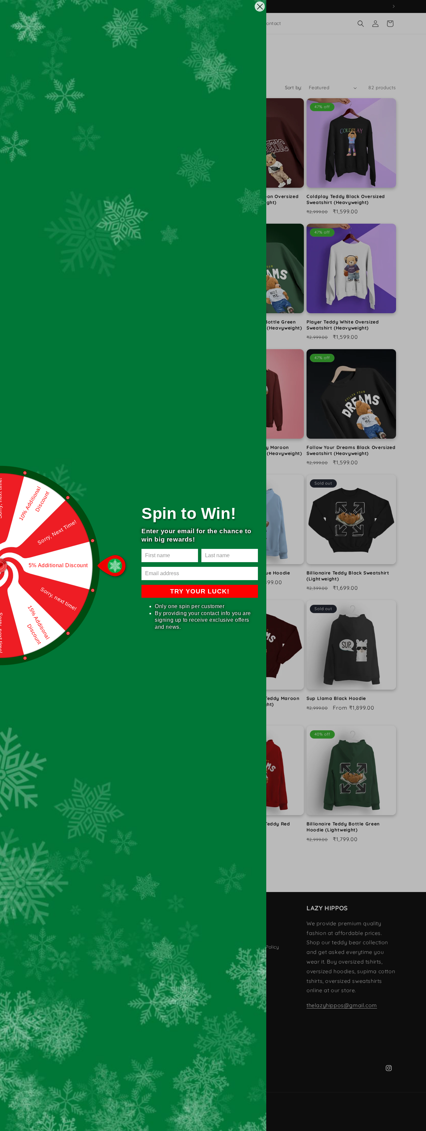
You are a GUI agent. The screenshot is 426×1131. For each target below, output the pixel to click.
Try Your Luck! (199, 591)
